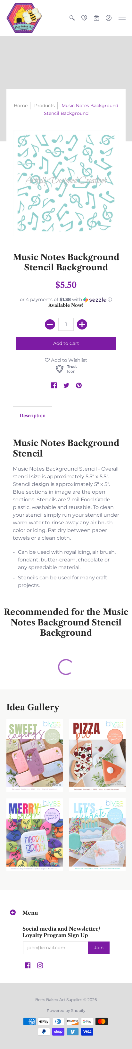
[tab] (32, 415)
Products (44, 105)
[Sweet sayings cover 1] (34, 755)
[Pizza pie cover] (97, 755)
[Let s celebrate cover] (97, 834)
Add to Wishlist (68, 360)
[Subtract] (50, 324)
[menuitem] (72, 18)
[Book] (34, 834)
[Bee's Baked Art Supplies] (24, 18)
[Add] (82, 324)
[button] (72, 18)
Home (21, 105)
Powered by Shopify (66, 1010)
